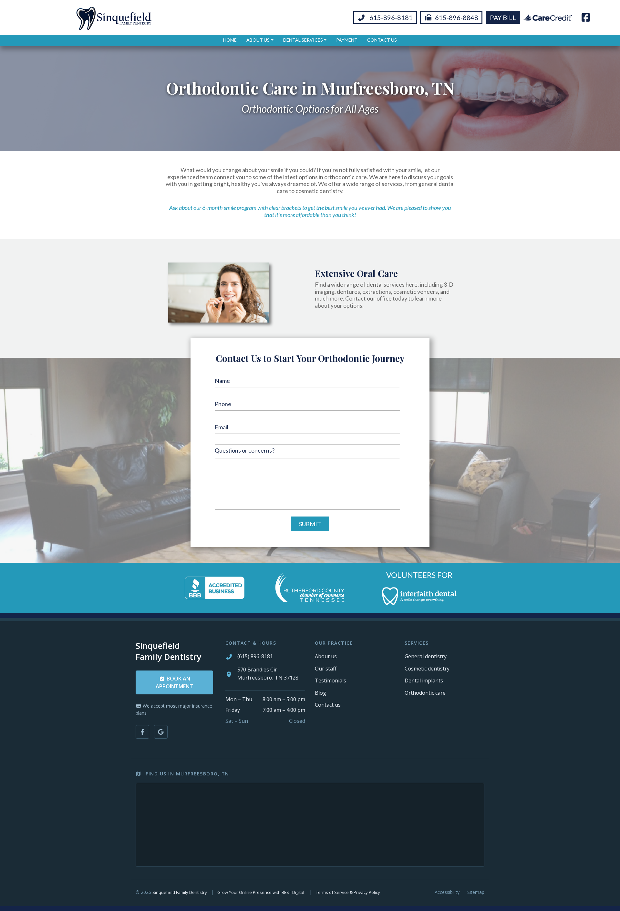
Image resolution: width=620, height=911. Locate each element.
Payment (346, 40)
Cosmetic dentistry (427, 668)
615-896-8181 (390, 17)
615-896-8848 (456, 17)
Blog (320, 692)
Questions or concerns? (244, 450)
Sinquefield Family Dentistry (179, 892)
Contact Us (382, 40)
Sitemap (475, 892)
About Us (258, 40)
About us (326, 656)
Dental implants (424, 680)
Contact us (328, 704)
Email (221, 427)
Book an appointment (174, 682)
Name (222, 380)
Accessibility (447, 892)
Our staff (325, 668)
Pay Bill (503, 17)
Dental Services (303, 40)
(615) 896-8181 (255, 656)
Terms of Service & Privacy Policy (348, 892)
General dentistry (426, 656)
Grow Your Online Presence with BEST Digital (260, 892)
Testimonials (330, 680)
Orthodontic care (425, 692)
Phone (223, 403)
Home (230, 40)
